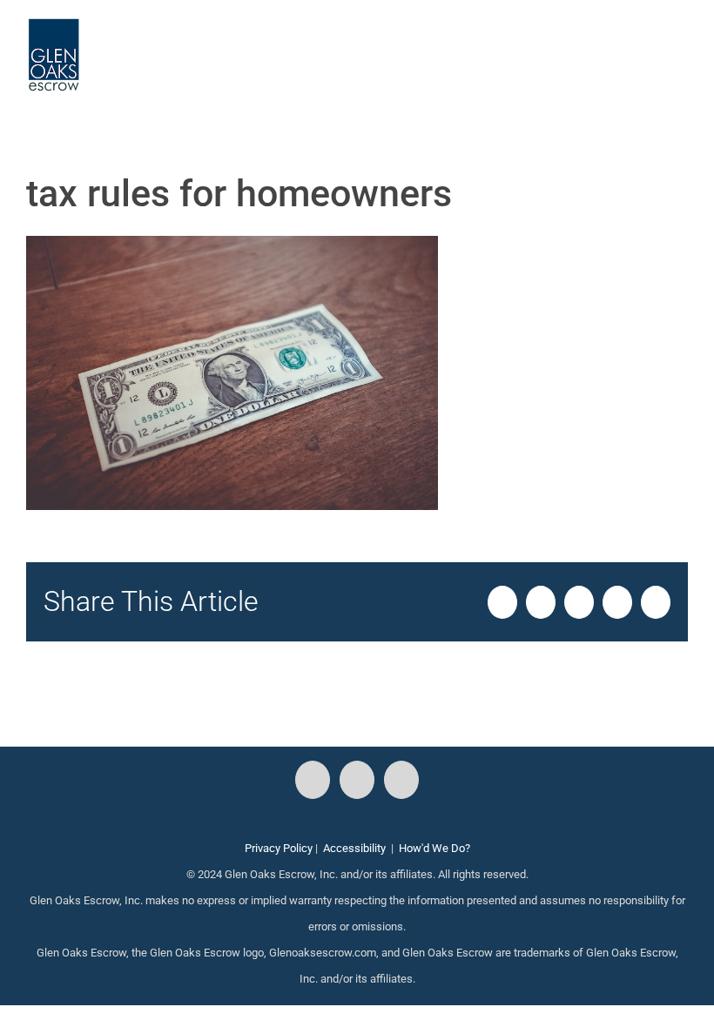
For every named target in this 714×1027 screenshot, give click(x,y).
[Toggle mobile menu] (681, 44)
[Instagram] (357, 780)
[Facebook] (312, 780)
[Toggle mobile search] (650, 44)
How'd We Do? (434, 848)
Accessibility (354, 848)
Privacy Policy (279, 848)
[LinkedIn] (401, 780)
